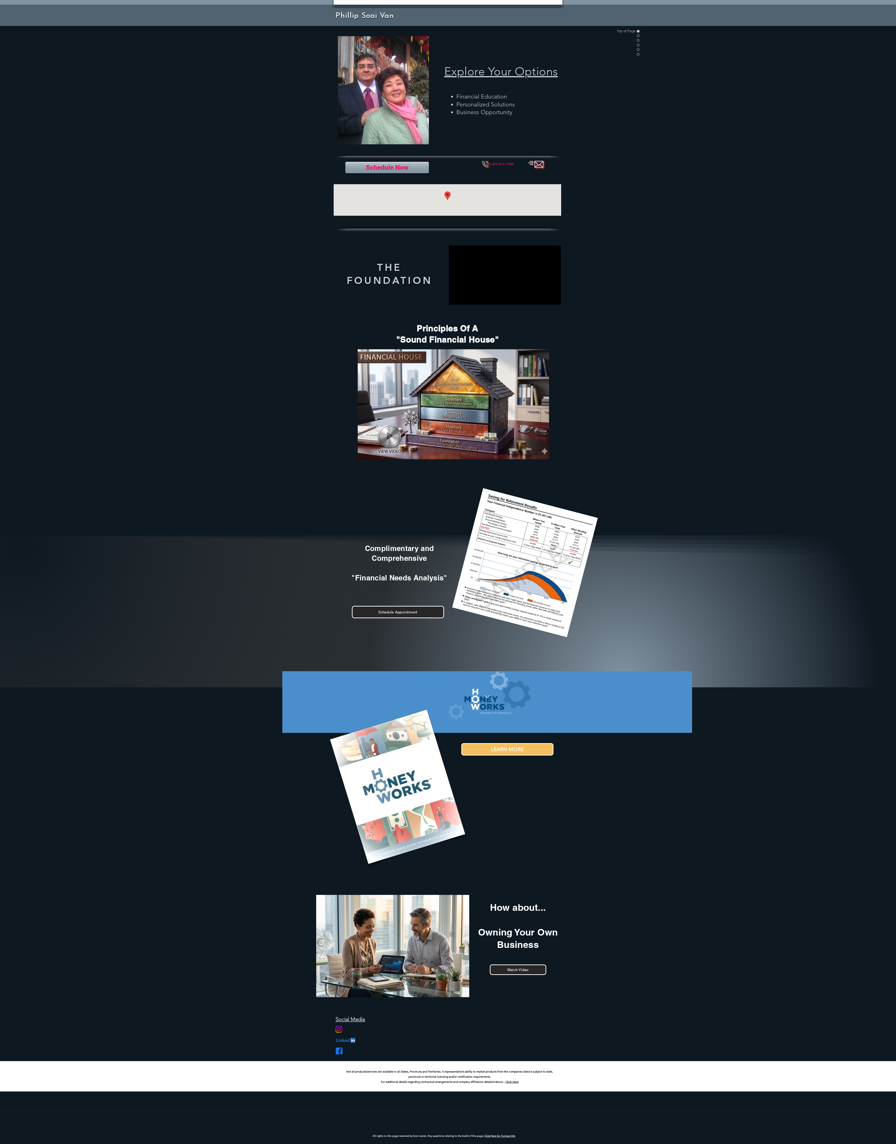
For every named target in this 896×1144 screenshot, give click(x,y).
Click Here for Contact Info (499, 1135)
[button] (501, 164)
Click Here (512, 1082)
